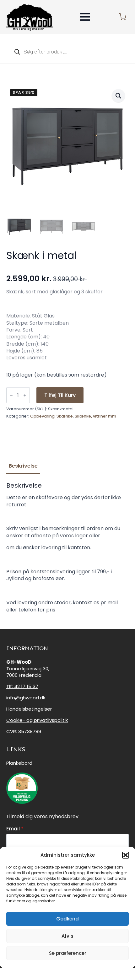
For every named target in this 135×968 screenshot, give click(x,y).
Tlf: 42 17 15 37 (22, 686)
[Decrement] (11, 395)
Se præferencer (67, 953)
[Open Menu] (85, 17)
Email (15, 828)
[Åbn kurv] (122, 17)
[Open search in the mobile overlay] (67, 51)
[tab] (23, 466)
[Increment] (24, 395)
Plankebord (19, 763)
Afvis (67, 936)
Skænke (65, 416)
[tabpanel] (67, 547)
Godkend (67, 918)
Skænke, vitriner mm (95, 416)
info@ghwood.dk (25, 697)
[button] (125, 855)
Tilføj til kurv (60, 395)
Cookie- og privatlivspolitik (37, 720)
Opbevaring (42, 416)
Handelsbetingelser (29, 709)
